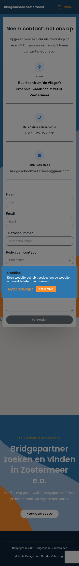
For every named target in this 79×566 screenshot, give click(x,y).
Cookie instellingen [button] (20, 289)
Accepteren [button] (46, 288)
